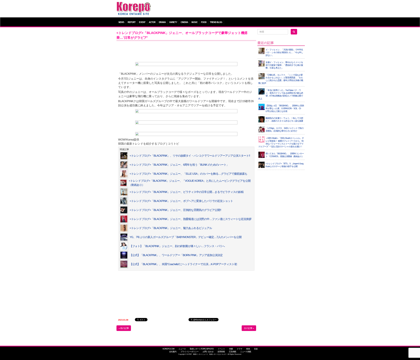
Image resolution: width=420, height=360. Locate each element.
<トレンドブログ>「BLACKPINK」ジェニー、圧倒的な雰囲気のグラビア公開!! (175, 210)
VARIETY (173, 22)
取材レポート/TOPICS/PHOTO (202, 349)
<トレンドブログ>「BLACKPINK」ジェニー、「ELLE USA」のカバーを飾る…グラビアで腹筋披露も (188, 173)
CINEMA (184, 22)
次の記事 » (249, 328)
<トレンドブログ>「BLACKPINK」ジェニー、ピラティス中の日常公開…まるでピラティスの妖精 (186, 192)
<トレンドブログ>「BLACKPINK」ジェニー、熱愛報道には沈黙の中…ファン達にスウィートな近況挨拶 (190, 219)
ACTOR (152, 22)
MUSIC (194, 22)
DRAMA (162, 22)
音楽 (256, 349)
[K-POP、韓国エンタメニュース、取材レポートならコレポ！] (133, 4)
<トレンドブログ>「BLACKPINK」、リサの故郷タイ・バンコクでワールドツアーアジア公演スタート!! (190, 155)
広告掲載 (232, 351)
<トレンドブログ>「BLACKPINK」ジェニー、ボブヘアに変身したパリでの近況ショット (181, 201)
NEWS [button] (121, 22)
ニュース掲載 (245, 351)
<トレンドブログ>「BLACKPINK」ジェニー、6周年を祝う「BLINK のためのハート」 (179, 164)
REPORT (132, 22)
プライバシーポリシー (189, 351)
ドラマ (239, 349)
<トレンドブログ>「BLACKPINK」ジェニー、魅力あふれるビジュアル (171, 228)
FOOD (203, 22)
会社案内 (172, 351)
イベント (221, 349)
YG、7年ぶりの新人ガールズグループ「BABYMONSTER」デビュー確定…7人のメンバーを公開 (186, 237)
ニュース (182, 349)
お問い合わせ (208, 351)
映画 (248, 349)
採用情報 (221, 351)
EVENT (142, 22)
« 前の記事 (124, 328)
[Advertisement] (234, 9)
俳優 (231, 349)
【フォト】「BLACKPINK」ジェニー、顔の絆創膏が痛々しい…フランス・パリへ (177, 246)
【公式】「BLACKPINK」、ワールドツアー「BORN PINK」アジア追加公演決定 (176, 255)
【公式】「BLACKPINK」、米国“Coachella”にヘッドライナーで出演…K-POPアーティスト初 (183, 264)
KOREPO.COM (168, 349)
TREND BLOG (216, 22)
